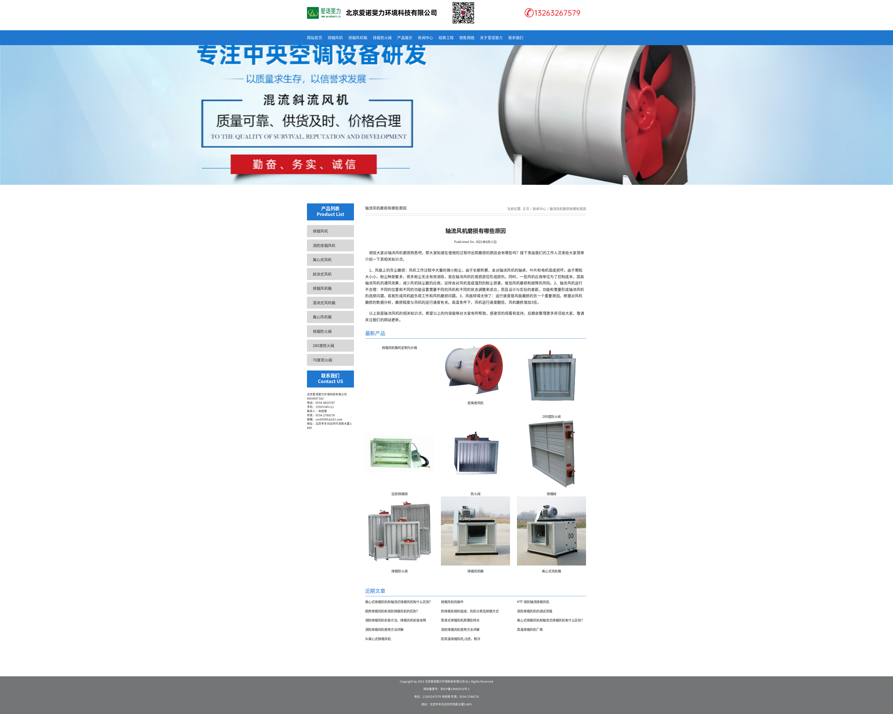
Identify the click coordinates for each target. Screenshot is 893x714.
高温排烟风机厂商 (530, 629)
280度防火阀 (551, 416)
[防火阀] (475, 453)
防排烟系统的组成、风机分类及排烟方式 (470, 611)
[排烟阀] (551, 453)
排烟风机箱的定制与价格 (399, 347)
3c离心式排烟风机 (378, 638)
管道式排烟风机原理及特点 (460, 620)
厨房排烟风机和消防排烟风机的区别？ (392, 611)
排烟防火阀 (399, 571)
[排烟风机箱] (475, 531)
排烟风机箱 (475, 571)
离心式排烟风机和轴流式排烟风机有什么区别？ (399, 601)
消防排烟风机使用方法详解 (384, 629)
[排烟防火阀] (399, 531)
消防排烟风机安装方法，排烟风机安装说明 (395, 620)
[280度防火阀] (551, 376)
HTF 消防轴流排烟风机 (533, 601)
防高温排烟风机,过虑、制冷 (460, 638)
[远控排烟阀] (399, 453)
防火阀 (475, 493)
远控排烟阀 (399, 493)
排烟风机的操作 (452, 601)
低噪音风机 (475, 402)
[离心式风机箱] (551, 531)
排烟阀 (551, 493)
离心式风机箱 (551, 571)
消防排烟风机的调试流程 (534, 611)
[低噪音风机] (475, 369)
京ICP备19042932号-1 (455, 689)
